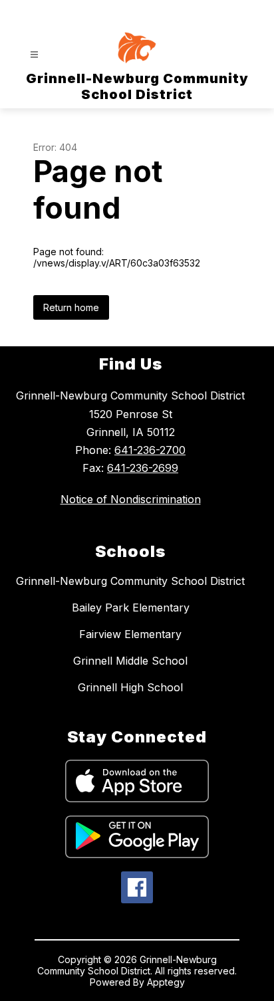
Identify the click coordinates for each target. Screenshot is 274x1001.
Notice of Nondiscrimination (131, 499)
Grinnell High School (130, 687)
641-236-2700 (150, 450)
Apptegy (166, 982)
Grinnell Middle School (130, 660)
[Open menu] (34, 54)
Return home (71, 307)
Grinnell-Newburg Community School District (130, 581)
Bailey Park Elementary (131, 607)
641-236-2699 (142, 468)
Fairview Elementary (130, 634)
